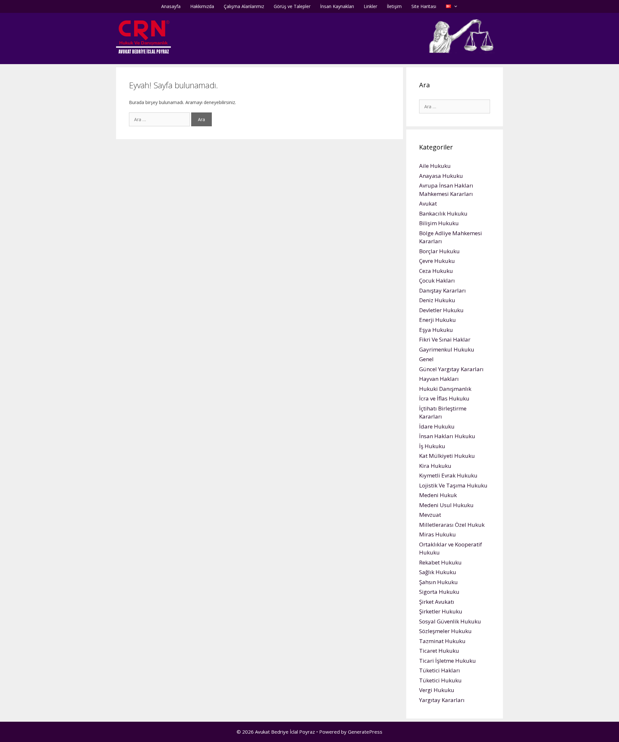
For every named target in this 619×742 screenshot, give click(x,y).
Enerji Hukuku (437, 319)
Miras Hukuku (437, 534)
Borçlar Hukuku (439, 251)
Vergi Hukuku (436, 690)
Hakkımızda (202, 6)
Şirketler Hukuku (440, 611)
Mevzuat (430, 514)
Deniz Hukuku (437, 300)
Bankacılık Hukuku (443, 213)
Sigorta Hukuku (439, 591)
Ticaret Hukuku (439, 650)
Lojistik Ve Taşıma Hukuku (453, 485)
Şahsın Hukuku (438, 582)
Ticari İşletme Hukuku (447, 660)
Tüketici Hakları (439, 670)
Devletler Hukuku (441, 310)
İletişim (394, 6)
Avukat (428, 203)
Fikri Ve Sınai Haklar (444, 339)
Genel (426, 359)
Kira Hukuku (435, 465)
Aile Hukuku (435, 165)
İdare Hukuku (437, 426)
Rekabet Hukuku (440, 562)
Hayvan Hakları (439, 378)
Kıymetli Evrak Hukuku (448, 475)
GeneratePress (365, 731)
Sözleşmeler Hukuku (445, 631)
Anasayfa (171, 6)
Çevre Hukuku (437, 261)
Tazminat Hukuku (442, 641)
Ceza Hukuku (436, 271)
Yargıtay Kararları (442, 700)
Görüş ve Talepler (292, 6)
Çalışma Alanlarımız (244, 6)
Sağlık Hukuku (437, 572)
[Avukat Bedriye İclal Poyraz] (143, 37)
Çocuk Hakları (437, 280)
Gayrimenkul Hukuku (446, 349)
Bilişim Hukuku (439, 223)
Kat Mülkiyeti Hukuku (447, 455)
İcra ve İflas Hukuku (444, 398)
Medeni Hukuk (438, 495)
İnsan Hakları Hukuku (447, 436)
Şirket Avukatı (436, 601)
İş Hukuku (432, 446)
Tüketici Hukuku (440, 680)
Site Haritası (423, 6)
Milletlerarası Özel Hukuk (452, 524)
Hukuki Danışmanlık (445, 388)
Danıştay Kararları (442, 290)
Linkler (370, 6)
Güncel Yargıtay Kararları (451, 369)
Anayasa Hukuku (441, 175)
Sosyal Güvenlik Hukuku (450, 621)
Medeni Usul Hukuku (446, 505)
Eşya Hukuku (436, 329)
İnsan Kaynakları (337, 6)
